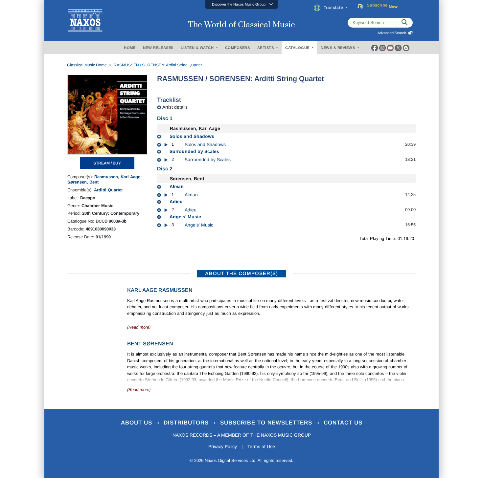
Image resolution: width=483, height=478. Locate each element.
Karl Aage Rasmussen (160, 290)
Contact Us (343, 423)
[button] (241, 4)
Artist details (175, 107)
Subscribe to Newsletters (267, 423)
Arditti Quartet (108, 189)
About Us (137, 423)
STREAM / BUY (107, 163)
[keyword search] (404, 23)
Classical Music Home (87, 65)
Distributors (187, 423)
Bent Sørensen (150, 343)
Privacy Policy (222, 446)
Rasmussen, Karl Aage (117, 176)
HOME (129, 48)
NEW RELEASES (158, 48)
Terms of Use (261, 446)
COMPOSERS (237, 48)
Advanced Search (393, 33)
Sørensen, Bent (83, 182)
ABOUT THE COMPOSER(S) (241, 273)
